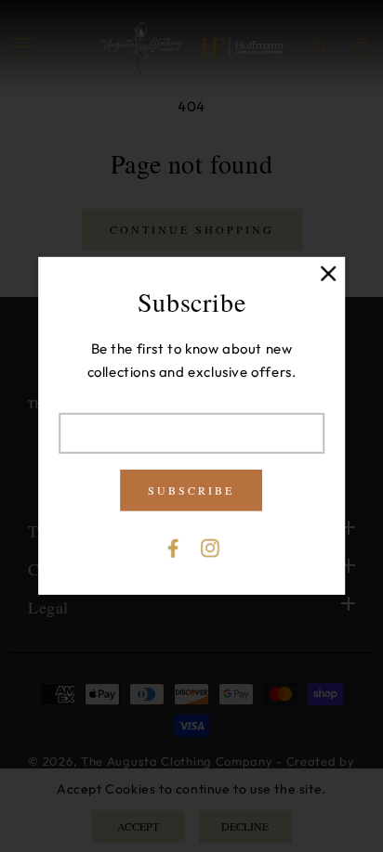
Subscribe (192, 490)
